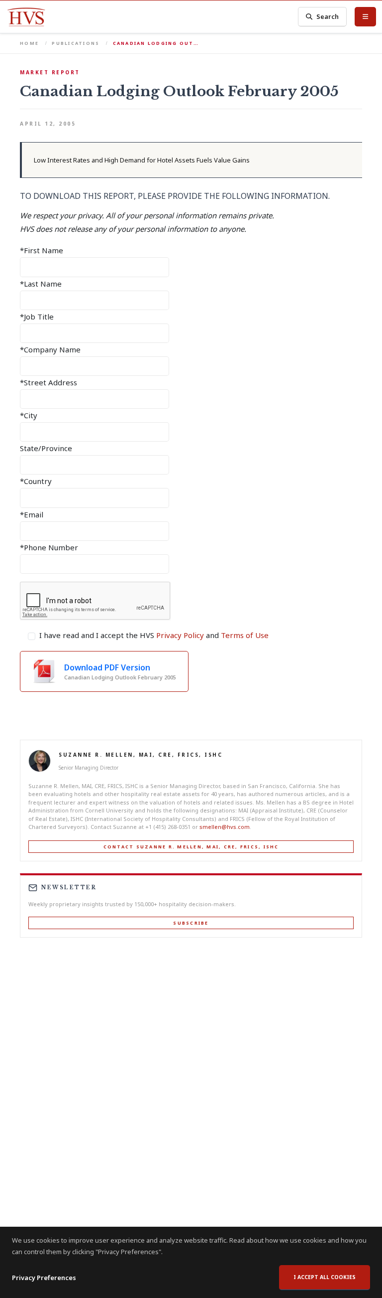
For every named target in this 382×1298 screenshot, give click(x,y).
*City (28, 415)
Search (327, 16)
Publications (75, 43)
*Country (36, 481)
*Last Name (41, 284)
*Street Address (48, 382)
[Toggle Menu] (365, 16)
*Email (31, 514)
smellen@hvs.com (224, 826)
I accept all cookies (324, 1277)
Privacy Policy (180, 635)
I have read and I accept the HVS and (154, 635)
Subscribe (190, 923)
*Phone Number (49, 547)
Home (29, 43)
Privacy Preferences (44, 1277)
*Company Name (50, 349)
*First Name (41, 250)
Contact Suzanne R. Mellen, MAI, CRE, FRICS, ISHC (191, 846)
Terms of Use (245, 635)
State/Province (46, 448)
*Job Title (37, 317)
